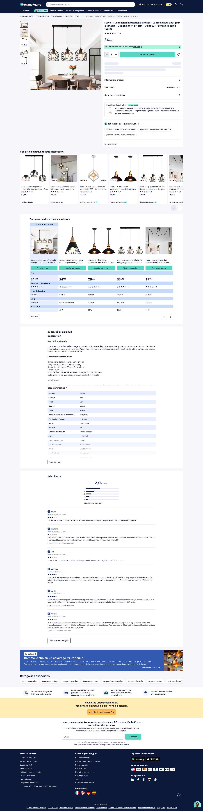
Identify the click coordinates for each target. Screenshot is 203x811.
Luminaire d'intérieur (42, 16)
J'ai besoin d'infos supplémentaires (120, 135)
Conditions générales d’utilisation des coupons (38, 786)
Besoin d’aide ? (26, 765)
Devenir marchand (27, 775)
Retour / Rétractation (28, 761)
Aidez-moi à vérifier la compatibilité (120, 129)
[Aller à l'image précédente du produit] (35, 55)
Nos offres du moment (84, 772)
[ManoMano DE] (88, 793)
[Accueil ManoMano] (31, 4)
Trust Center (101, 807)
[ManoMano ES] (94, 793)
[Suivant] (180, 208)
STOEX (114, 144)
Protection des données (85, 807)
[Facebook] (138, 780)
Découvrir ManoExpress (84, 783)
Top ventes (79, 779)
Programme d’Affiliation (29, 783)
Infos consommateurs (146, 807)
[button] (142, 109)
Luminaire (29, 16)
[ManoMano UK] (83, 793)
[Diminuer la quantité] (106, 54)
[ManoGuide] (197, 805)
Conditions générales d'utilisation (122, 807)
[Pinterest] (144, 780)
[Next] (170, 317)
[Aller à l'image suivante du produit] (96, 55)
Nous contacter (26, 768)
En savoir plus (124, 745)
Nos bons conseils (82, 758)
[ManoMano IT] (77, 793)
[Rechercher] (48, 4)
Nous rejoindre (26, 779)
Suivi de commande (28, 758)
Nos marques (80, 768)
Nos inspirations (81, 775)
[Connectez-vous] (175, 4)
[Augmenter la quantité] (116, 54)
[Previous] (164, 317)
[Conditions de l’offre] (179, 46)
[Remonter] (180, 795)
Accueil (22, 16)
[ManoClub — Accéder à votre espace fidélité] (169, 4)
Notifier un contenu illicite (30, 772)
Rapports (161, 807)
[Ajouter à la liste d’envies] (178, 54)
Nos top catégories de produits (87, 761)
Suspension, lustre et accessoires (62, 16)
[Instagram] (149, 780)
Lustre (77, 16)
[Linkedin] (132, 780)
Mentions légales (66, 807)
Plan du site (53, 807)
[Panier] (181, 4)
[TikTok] (155, 780)
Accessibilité (172, 807)
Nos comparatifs (81, 765)
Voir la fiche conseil (149, 667)
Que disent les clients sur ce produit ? (155, 129)
